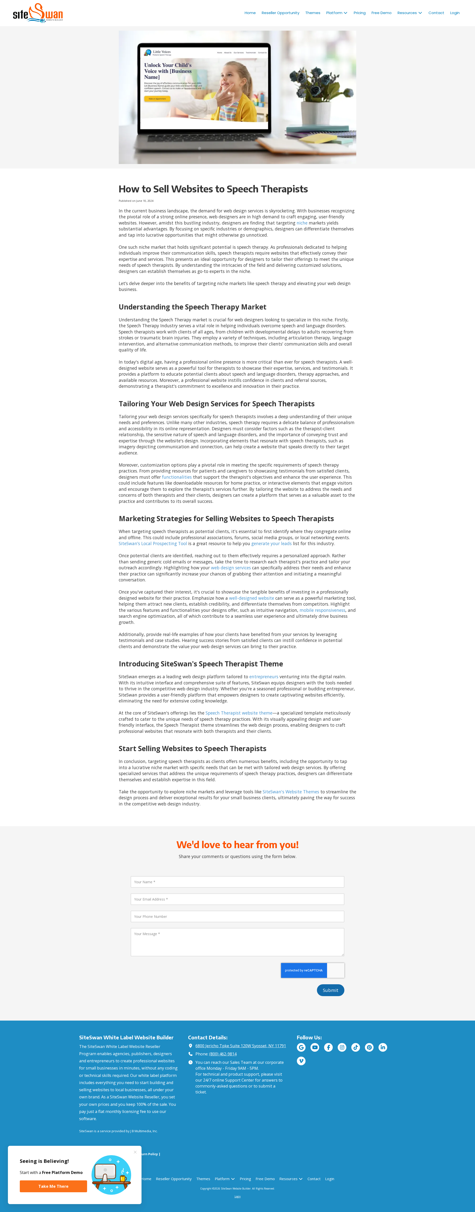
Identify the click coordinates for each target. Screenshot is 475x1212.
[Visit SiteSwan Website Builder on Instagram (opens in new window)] (342, 1047)
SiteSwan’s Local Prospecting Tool (153, 543)
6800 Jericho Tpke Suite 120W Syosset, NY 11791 (240, 1045)
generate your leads (271, 543)
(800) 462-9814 (223, 1054)
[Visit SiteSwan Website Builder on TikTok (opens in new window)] (355, 1047)
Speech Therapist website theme (239, 713)
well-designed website (251, 598)
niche (302, 223)
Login (238, 1196)
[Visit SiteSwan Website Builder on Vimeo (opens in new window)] (301, 1061)
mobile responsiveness (322, 610)
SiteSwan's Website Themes (291, 792)
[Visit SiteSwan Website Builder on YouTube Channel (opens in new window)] (314, 1047)
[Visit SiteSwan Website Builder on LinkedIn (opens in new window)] (383, 1047)
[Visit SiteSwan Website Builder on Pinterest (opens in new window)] (369, 1047)
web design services (231, 568)
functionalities (177, 477)
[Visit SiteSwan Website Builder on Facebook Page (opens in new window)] (328, 1047)
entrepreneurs (264, 676)
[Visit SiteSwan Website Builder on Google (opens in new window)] (301, 1047)
